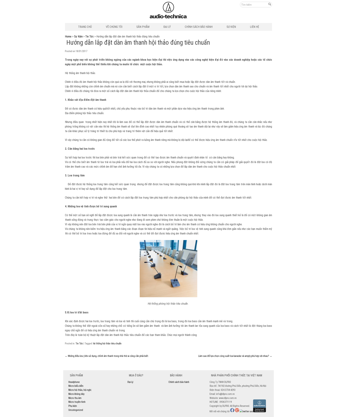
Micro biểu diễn (75, 385)
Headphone (74, 382)
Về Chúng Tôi (114, 26)
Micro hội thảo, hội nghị (79, 390)
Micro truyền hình (76, 401)
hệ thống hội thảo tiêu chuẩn (107, 343)
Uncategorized (75, 410)
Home (68, 36)
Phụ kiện (72, 406)
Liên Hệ (254, 26)
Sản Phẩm (142, 26)
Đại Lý (167, 26)
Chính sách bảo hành (199, 26)
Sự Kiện (231, 26)
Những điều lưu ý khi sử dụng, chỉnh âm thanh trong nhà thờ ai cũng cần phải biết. (107, 356)
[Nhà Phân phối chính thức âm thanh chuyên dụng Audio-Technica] (168, 11)
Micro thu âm (74, 398)
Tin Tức (89, 36)
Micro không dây (76, 394)
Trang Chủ (85, 26)
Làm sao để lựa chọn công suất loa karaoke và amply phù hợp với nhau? (235, 356)
